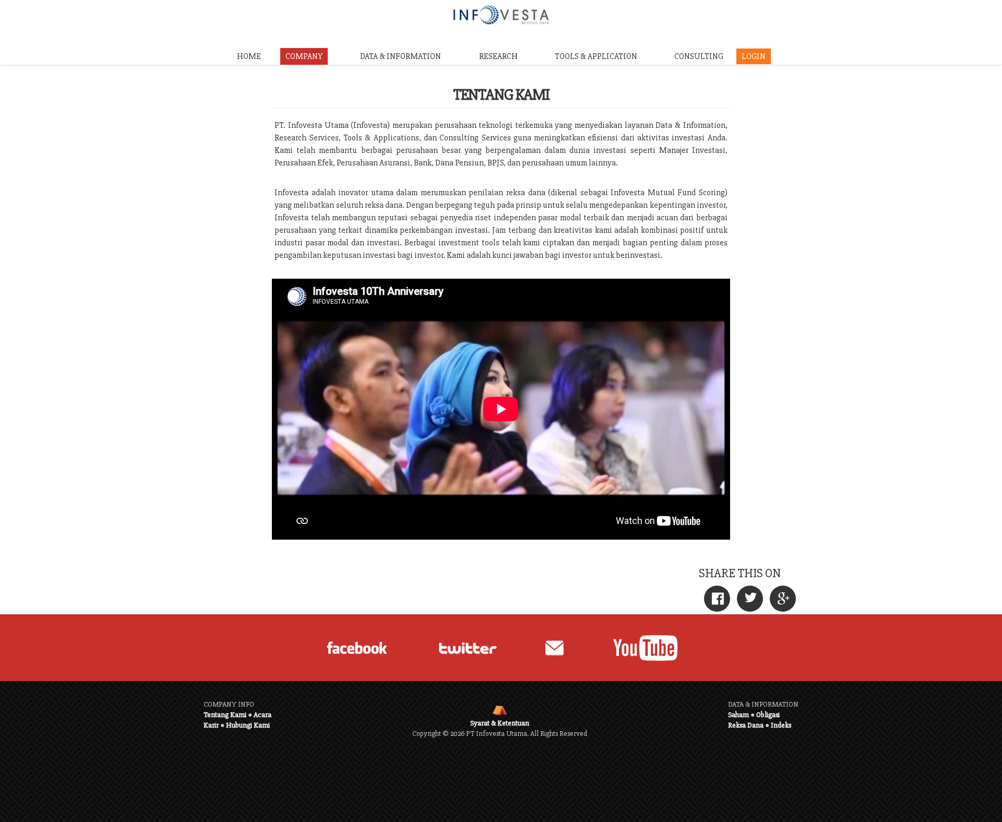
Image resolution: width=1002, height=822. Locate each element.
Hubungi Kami (248, 725)
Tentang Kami (225, 714)
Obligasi (768, 714)
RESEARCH (498, 56)
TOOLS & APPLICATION (596, 56)
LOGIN (754, 56)
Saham (738, 714)
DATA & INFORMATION (400, 56)
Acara (262, 714)
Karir (211, 725)
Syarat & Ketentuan (499, 723)
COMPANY (304, 56)
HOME (249, 56)
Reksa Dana (746, 725)
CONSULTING (698, 56)
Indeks (781, 725)
